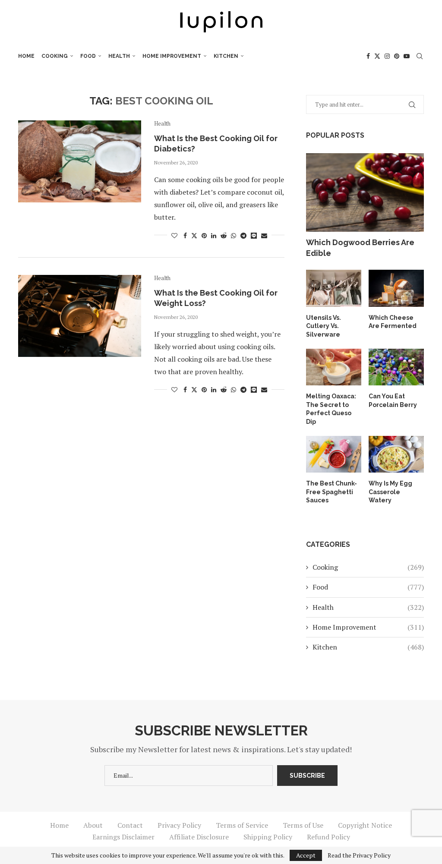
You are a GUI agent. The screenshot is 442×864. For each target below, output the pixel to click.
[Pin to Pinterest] (204, 235)
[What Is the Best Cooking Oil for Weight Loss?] (79, 316)
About (93, 825)
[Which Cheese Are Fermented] (396, 288)
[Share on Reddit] (224, 235)
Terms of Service (242, 825)
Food (88, 56)
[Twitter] (377, 56)
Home (26, 56)
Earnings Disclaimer (123, 837)
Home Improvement (171, 56)
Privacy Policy (179, 825)
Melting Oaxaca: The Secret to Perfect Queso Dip (331, 409)
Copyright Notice (365, 825)
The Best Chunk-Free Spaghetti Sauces (331, 492)
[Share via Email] (264, 235)
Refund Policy (328, 837)
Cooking (54, 56)
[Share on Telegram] (243, 235)
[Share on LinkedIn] (213, 235)
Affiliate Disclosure (199, 837)
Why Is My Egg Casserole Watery (390, 492)
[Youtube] (407, 56)
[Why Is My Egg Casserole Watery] (396, 454)
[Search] (419, 56)
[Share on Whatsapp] (233, 235)
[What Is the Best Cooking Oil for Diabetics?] (79, 161)
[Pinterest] (396, 56)
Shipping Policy (267, 837)
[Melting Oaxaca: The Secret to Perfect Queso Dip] (333, 367)
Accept (306, 855)
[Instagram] (387, 56)
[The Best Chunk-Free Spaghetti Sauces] (333, 454)
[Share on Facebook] (185, 235)
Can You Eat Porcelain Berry (393, 400)
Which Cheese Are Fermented (393, 322)
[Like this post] (174, 235)
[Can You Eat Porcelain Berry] (396, 367)
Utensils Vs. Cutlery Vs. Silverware (323, 326)
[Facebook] (368, 56)
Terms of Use (303, 825)
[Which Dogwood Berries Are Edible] (365, 192)
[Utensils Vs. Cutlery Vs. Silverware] (333, 288)
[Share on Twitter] (194, 235)
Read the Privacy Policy (359, 855)
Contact (130, 825)
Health (119, 56)
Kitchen (226, 56)
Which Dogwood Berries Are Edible (360, 248)
